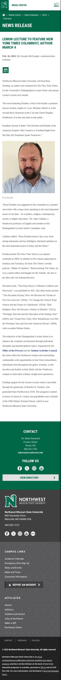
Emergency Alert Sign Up (17, 563)
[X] (13, 534)
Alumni (8, 605)
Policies (36, 640)
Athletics (9, 609)
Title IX (43, 667)
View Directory (29, 477)
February (7, 18)
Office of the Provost (12, 350)
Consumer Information (16, 576)
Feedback (22, 640)
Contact (8, 640)
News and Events (13, 567)
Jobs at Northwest (14, 618)
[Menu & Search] (56, 5)
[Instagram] (20, 534)
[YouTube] (26, 534)
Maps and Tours (13, 572)
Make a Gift (10, 622)
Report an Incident (24, 584)
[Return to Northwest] (4, 5)
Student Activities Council (44, 350)
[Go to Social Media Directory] (33, 534)
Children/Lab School (15, 613)
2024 (44, 15)
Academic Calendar (14, 558)
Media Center (19, 5)
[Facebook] (7, 534)
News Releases (31, 15)
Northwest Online (13, 627)
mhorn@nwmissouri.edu (30, 452)
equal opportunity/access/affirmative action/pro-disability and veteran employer (27, 660)
